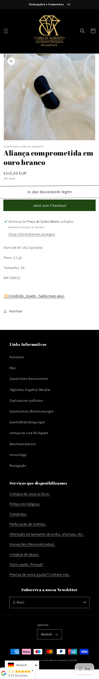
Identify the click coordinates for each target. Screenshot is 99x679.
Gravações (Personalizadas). (32, 544)
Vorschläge (18, 455)
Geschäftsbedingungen (27, 422)
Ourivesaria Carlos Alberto (43, 660)
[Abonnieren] (84, 602)
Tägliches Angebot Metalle (30, 390)
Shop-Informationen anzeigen (31, 234)
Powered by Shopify (67, 660)
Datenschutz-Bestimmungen (32, 411)
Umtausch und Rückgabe (29, 433)
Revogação (18, 465)
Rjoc (13, 368)
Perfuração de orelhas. (28, 524)
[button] (6, 31)
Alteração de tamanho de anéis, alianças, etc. (47, 534)
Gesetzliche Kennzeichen (29, 378)
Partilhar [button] (16, 311)
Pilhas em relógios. (25, 504)
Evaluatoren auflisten (26, 400)
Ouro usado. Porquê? (26, 564)
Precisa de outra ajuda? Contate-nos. (40, 574)
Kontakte (17, 357)
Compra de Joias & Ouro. (30, 493)
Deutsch (46, 634)
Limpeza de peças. (24, 554)
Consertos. (18, 514)
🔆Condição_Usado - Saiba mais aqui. (34, 295)
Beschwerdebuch (23, 444)
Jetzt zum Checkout (49, 205)
